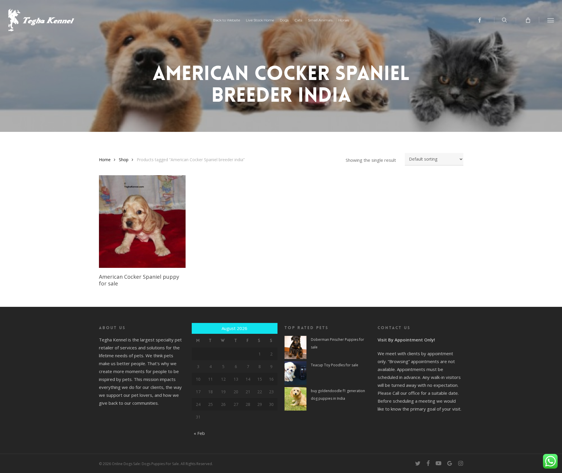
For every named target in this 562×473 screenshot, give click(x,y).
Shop (123, 159)
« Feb (199, 433)
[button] (550, 20)
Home (105, 159)
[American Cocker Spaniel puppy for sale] (142, 221)
